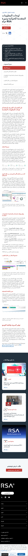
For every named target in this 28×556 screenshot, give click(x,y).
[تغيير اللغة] (21, 2)
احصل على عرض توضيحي (13, 470)
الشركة (2, 525)
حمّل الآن (6, 28)
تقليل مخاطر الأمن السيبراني (10, 71)
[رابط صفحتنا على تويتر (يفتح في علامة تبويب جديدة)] (2, 497)
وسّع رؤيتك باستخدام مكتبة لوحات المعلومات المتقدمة (13, 76)
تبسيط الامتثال (7, 67)
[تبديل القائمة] (26, 3)
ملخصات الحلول (11, 12)
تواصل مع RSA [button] (7, 493)
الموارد (2, 512)
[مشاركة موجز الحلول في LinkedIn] (9, 33)
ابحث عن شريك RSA (5, 541)
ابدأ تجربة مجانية (4, 535)
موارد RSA (4, 12)
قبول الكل (21, 554)
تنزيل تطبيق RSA (5, 532)
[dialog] (14, 550)
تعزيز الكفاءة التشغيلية (9, 84)
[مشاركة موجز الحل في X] (6, 33)
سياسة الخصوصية (4, 550)
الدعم (2, 516)
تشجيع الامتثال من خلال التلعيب (11, 80)
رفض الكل (12, 554)
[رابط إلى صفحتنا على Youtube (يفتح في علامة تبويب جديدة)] (9, 497)
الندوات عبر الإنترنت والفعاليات (6, 538)
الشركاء (2, 521)
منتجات (2, 503)
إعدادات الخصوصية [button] (4, 554)
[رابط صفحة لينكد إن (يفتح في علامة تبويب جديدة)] (5, 497)
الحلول (2, 508)
